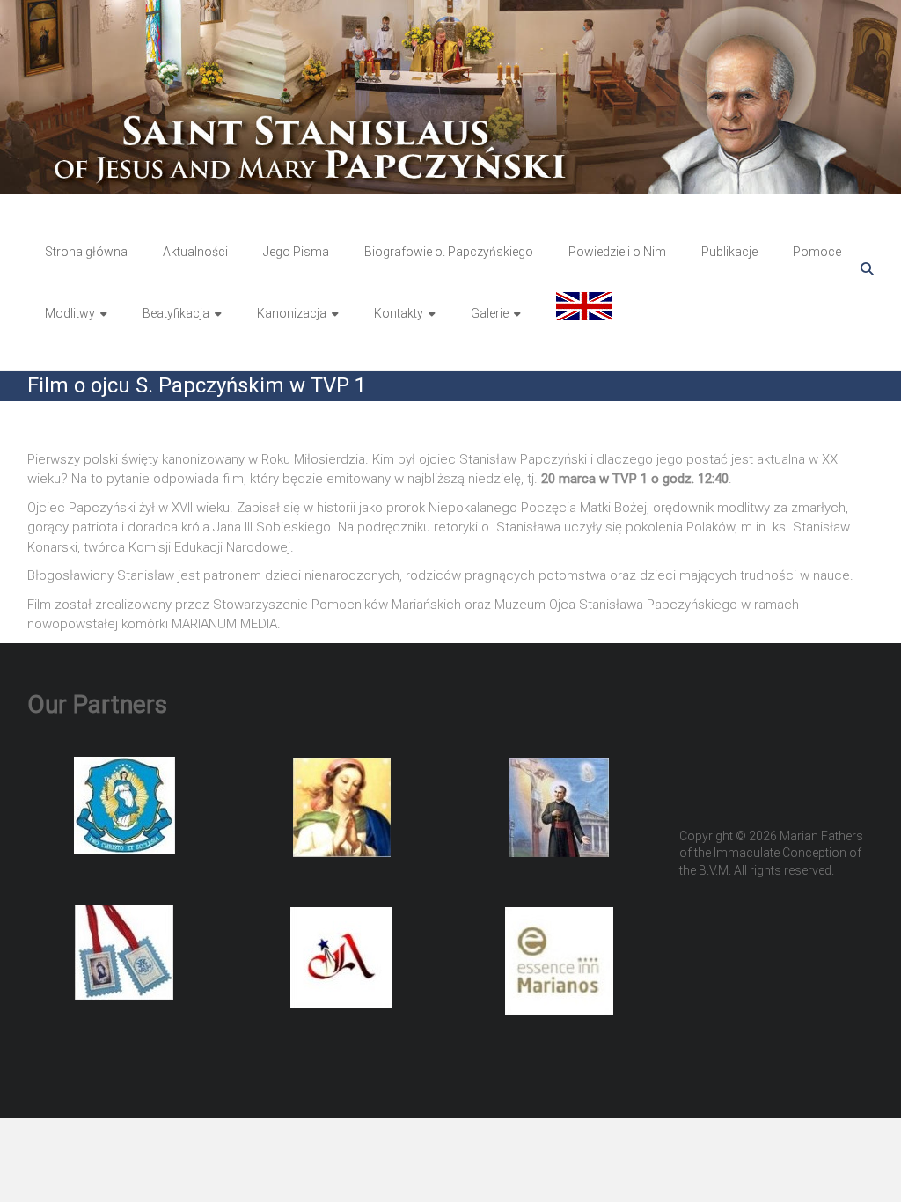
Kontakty (398, 313)
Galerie (490, 313)
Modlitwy (70, 313)
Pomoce (817, 252)
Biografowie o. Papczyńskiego (448, 252)
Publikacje (729, 252)
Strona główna (86, 252)
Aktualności (195, 252)
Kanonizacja (291, 313)
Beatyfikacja (176, 313)
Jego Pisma (296, 252)
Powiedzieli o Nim (617, 252)
